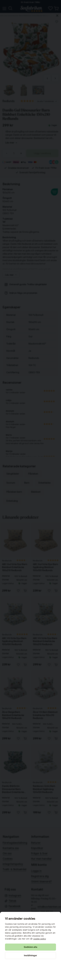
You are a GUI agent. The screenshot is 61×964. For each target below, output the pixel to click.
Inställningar (30, 955)
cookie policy (39, 938)
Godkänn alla (30, 947)
